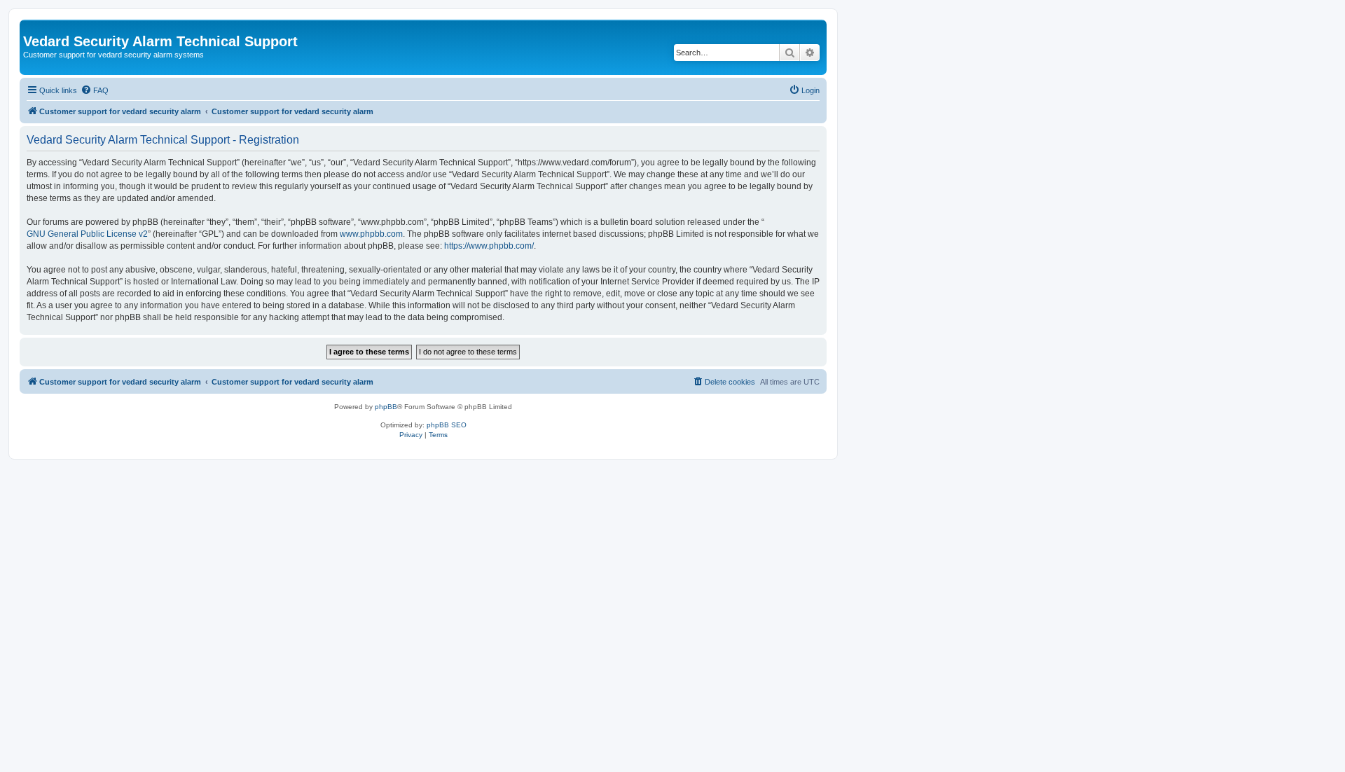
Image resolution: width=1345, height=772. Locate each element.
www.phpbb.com (371, 234)
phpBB (386, 407)
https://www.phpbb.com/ (489, 246)
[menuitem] (95, 90)
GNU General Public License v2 (87, 234)
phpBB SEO (447, 425)
